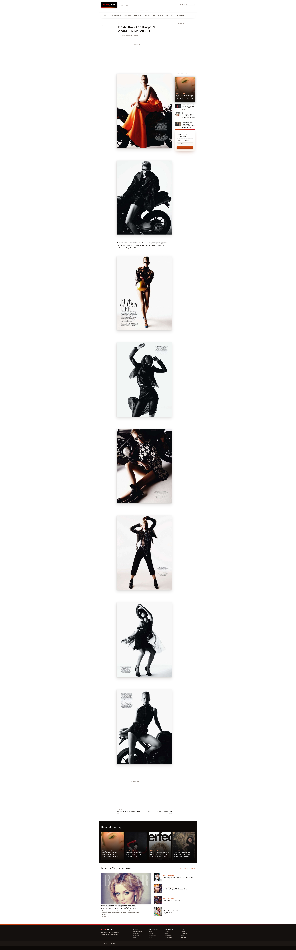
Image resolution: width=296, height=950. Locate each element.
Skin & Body (169, 15)
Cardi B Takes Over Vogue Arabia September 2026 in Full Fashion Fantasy (182, 854)
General (183, 931)
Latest (105, 15)
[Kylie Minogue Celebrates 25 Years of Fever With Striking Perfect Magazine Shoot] (160, 846)
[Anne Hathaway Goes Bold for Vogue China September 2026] (136, 846)
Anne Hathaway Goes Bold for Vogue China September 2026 (133, 854)
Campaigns (137, 15)
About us (105, 943)
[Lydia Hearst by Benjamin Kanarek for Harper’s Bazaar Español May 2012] (126, 888)
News (107, 20)
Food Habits (184, 933)
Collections (180, 15)
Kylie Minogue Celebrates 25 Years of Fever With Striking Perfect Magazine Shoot (159, 854)
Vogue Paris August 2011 (172, 900)
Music (150, 937)
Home (127, 10)
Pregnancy (183, 937)
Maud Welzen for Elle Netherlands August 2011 (175, 912)
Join (184, 147)
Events (151, 933)
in (102, 25)
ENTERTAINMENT (145, 10)
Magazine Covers (115, 15)
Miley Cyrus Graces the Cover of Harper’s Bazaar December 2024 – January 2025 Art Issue (110, 853)
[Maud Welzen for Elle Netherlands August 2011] (158, 911)
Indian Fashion (158, 10)
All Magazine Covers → (187, 868)
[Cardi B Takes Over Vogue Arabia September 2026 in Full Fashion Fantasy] (184, 846)
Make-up (160, 15)
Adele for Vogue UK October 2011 (175, 889)
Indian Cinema (168, 935)
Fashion (134, 10)
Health (168, 10)
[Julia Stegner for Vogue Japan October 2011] (158, 877)
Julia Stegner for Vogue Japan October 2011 (178, 878)
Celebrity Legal (152, 935)
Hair (153, 15)
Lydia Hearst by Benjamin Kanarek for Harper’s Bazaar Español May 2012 (120, 907)
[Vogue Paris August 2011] (158, 900)
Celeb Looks (128, 15)
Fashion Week (168, 937)
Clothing (147, 15)
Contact (114, 943)
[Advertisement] (144, 55)
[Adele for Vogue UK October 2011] (158, 888)
